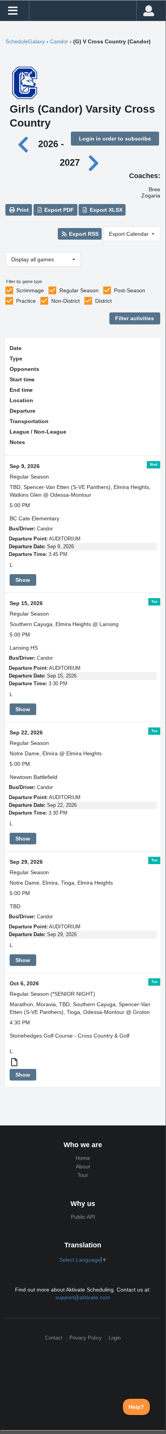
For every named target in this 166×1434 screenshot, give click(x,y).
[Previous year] (25, 144)
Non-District (65, 301)
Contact (53, 1337)
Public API (83, 1217)
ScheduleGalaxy (25, 41)
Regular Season (79, 290)
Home (82, 1158)
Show (22, 580)
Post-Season (129, 290)
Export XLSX (105, 210)
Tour (82, 1175)
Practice (26, 301)
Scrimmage (30, 290)
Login (115, 1337)
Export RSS (83, 234)
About (83, 1166)
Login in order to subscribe (115, 139)
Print (22, 210)
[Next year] (94, 162)
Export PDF (58, 210)
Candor (59, 41)
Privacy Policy (85, 1337)
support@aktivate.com (82, 1297)
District (103, 301)
